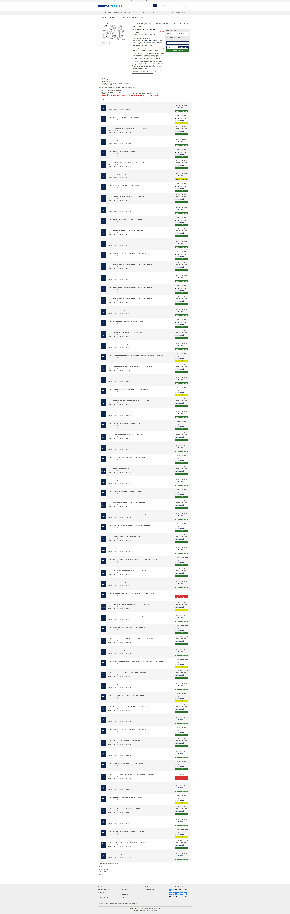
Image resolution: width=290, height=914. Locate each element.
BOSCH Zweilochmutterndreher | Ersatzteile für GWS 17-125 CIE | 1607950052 (128, 582)
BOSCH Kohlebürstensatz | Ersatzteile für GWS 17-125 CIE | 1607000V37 (127, 672)
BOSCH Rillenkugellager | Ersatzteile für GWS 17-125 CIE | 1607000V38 (126, 684)
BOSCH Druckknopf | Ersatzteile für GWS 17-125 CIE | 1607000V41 (125, 763)
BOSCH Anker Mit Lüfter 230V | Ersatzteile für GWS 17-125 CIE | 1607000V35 (128, 650)
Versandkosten (156, 908)
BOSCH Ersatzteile (120, 17)
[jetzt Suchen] (155, 5)
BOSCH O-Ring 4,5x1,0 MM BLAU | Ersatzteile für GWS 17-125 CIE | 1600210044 (129, 525)
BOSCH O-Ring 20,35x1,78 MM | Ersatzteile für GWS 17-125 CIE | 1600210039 (128, 604)
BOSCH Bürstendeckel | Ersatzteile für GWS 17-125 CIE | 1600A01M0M (126, 457)
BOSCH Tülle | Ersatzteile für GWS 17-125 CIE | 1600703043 (123, 117)
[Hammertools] (111, 5)
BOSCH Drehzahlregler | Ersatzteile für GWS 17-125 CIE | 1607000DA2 (126, 842)
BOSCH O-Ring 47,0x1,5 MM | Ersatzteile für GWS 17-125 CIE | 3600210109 (127, 729)
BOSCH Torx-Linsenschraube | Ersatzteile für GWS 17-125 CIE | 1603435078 (128, 389)
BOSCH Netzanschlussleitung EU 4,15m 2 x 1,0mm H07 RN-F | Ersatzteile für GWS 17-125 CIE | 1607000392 (136, 661)
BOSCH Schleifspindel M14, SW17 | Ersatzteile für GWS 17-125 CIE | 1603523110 (129, 242)
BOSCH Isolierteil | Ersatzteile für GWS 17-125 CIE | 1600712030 (125, 434)
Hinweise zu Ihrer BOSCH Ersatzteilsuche (142, 73)
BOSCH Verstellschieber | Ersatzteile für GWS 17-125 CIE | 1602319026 (126, 502)
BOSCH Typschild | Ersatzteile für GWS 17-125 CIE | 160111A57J (125, 808)
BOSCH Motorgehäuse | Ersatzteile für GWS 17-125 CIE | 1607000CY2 (126, 627)
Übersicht (103, 17)
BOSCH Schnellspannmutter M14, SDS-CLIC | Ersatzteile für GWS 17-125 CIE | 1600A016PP (132, 786)
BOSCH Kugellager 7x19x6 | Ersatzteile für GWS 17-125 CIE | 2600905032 (127, 162)
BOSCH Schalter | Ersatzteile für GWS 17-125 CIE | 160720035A (124, 140)
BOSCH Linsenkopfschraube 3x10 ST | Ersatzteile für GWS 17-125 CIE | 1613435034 (130, 514)
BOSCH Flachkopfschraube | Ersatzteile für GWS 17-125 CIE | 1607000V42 (127, 706)
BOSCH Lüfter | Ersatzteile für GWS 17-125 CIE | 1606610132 (124, 740)
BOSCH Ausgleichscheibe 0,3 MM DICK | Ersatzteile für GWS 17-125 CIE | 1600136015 (130, 298)
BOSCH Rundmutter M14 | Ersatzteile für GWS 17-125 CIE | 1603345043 (127, 570)
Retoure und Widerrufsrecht (110, 903)
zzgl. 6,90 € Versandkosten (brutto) (174, 37)
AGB (137, 903)
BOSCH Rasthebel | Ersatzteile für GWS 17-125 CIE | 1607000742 (125, 536)
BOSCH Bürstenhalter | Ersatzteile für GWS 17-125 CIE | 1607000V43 (126, 695)
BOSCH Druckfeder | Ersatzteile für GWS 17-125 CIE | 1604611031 (125, 491)
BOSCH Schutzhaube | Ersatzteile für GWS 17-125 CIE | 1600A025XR (126, 797)
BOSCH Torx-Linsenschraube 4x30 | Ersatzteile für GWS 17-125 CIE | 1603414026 (129, 400)
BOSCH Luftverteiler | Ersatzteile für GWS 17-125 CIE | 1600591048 (125, 230)
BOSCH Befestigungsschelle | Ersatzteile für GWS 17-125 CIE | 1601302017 (127, 128)
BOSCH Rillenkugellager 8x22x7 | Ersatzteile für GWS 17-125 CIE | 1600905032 (128, 174)
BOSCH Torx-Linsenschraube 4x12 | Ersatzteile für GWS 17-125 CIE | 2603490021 (129, 412)
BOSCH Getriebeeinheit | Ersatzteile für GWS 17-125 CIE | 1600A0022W (127, 752)
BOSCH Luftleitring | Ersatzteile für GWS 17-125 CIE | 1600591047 (125, 219)
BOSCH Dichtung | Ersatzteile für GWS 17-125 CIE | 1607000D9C (125, 820)
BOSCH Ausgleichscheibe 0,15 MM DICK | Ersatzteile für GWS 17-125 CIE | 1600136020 (131, 276)
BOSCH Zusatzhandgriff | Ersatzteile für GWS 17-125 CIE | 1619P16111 (126, 854)
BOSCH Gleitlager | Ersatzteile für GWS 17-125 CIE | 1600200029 (125, 332)
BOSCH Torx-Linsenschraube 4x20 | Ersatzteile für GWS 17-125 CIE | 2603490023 (129, 378)
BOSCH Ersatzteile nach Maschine (135, 17)
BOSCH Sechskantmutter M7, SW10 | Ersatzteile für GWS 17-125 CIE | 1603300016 (129, 344)
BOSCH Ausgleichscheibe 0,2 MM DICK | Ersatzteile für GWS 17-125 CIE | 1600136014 (130, 287)
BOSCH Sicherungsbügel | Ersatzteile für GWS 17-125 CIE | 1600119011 (127, 321)
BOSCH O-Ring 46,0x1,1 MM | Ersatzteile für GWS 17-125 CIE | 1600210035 (127, 253)
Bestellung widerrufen (123, 903)
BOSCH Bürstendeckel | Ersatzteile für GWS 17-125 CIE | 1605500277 (126, 106)
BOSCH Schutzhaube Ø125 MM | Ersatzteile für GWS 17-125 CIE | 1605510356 (128, 616)
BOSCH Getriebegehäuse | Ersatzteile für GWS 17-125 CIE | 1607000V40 (127, 718)
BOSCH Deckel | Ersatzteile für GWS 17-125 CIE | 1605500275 (124, 185)
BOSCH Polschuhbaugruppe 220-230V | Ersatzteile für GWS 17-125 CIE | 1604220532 (130, 638)
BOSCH (138, 33)
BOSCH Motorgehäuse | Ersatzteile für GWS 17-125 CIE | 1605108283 (126, 446)
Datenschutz (132, 903)
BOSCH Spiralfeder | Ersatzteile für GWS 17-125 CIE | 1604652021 (125, 468)
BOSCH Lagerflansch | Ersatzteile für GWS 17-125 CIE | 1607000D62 (126, 831)
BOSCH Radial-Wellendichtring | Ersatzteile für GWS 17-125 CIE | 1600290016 (128, 310)
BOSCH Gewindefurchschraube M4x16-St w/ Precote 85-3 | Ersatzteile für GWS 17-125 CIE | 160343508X (135, 355)
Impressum (100, 903)
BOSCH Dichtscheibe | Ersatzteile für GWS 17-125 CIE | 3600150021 (126, 423)
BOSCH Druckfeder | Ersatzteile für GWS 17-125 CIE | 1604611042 (125, 548)
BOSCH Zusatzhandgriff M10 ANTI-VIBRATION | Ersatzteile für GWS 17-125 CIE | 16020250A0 (132, 559)
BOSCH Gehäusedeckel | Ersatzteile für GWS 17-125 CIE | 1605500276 (126, 196)
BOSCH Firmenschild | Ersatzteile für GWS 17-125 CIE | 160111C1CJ (126, 151)
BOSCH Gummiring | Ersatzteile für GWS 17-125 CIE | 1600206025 (125, 208)
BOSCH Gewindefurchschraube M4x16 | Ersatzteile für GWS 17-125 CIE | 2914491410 (130, 366)
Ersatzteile (111, 17)
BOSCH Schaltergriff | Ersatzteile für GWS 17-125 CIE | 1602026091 (125, 480)
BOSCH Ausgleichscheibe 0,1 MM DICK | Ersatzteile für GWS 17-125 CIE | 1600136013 (130, 264)
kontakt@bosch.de (104, 876)
